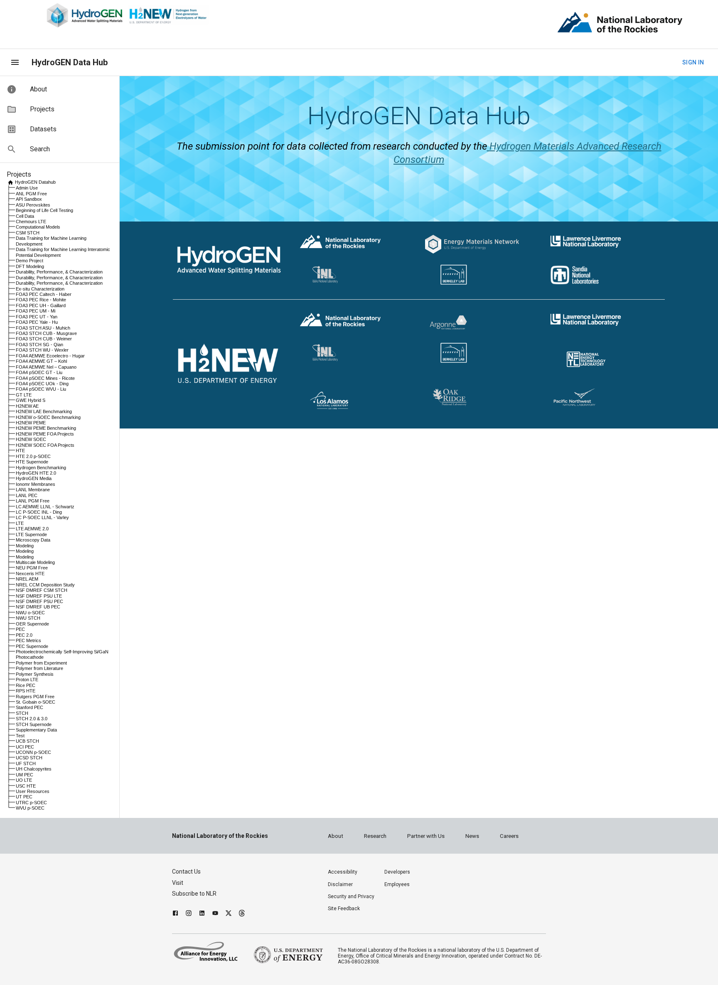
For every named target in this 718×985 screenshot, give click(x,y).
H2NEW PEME (31, 422)
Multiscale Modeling (35, 562)
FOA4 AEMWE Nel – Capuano (46, 366)
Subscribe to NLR (194, 893)
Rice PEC (25, 685)
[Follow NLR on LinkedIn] (202, 914)
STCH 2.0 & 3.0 (31, 718)
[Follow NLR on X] (228, 914)
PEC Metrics (28, 640)
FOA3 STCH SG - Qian (39, 344)
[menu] (15, 62)
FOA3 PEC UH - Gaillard (41, 305)
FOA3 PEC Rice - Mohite (41, 299)
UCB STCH (27, 741)
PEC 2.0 (24, 635)
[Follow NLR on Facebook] (175, 914)
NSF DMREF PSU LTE (39, 595)
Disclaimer (340, 884)
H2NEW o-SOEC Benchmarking (48, 417)
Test (20, 735)
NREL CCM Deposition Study (45, 584)
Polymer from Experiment (41, 662)
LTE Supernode (31, 534)
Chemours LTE (31, 221)
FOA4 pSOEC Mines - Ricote (45, 378)
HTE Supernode (32, 461)
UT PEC (24, 796)
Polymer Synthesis (35, 674)
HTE (20, 450)
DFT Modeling (30, 266)
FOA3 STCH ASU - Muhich (43, 327)
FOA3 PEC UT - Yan (36, 316)
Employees (397, 884)
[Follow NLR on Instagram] (188, 914)
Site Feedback (344, 908)
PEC (20, 629)
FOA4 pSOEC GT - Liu (39, 372)
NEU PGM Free (32, 567)
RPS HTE (25, 690)
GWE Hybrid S (30, 400)
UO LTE (24, 780)
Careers (509, 836)
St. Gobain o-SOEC (35, 701)
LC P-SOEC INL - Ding (39, 512)
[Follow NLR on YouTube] (215, 914)
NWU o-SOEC (30, 612)
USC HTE (26, 785)
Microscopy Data (33, 539)
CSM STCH (27, 232)
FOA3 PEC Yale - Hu (37, 322)
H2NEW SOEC (31, 439)
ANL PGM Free (31, 193)
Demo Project (29, 260)
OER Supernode (32, 623)
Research (375, 836)
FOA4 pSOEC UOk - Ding (42, 383)
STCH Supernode (34, 724)
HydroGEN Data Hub (70, 62)
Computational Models (38, 226)
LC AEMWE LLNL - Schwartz (45, 506)
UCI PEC (25, 746)
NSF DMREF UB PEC (38, 606)
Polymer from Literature (39, 668)
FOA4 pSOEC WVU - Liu (41, 389)
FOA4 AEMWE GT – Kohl (41, 361)
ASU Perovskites (33, 204)
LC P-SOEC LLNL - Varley (42, 517)
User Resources (32, 791)
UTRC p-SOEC (31, 802)
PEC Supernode (32, 646)
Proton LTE (27, 679)
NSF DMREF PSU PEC (39, 601)
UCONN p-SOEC (33, 752)
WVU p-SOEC (30, 807)
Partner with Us (426, 836)
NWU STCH (28, 618)
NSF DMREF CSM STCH (41, 590)
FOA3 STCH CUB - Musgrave (46, 333)
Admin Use (27, 187)
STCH (22, 713)
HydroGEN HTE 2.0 (36, 472)
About (335, 836)
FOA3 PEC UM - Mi (35, 310)
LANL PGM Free (32, 500)
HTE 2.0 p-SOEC (33, 456)
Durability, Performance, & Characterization (59, 271)
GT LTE (24, 394)
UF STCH (26, 763)
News (472, 836)
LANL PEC (26, 495)
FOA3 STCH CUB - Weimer (44, 338)
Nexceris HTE (30, 573)
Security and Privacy (351, 896)
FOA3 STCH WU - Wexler (42, 349)
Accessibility (342, 872)
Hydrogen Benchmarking (41, 467)
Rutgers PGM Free (35, 696)
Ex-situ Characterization (40, 288)
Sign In (693, 62)
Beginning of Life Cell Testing (44, 210)
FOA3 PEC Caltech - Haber (43, 294)
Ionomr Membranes (35, 484)
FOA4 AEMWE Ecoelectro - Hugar (50, 355)
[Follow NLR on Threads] (242, 914)
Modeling (25, 545)
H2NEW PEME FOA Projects (45, 433)
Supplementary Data (36, 729)
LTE (20, 523)
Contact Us (186, 871)
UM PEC (24, 774)
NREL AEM (27, 578)
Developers (397, 872)
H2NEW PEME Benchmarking (46, 428)
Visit (177, 882)
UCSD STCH (29, 757)
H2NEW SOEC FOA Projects (45, 445)
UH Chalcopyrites (34, 768)
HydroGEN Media (34, 478)
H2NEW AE (27, 406)
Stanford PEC (29, 707)
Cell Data (25, 216)
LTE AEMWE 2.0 (32, 528)
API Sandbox (29, 199)
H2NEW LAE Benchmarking (44, 411)
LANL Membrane (33, 489)
